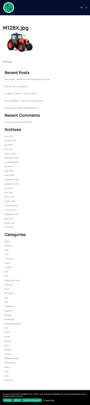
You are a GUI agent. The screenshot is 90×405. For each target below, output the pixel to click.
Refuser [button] (17, 400)
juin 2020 (9, 166)
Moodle (8, 315)
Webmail (8, 380)
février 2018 (10, 201)
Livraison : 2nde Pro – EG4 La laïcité (21, 93)
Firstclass (9, 285)
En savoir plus (48, 400)
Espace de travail (12, 280)
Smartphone (10, 362)
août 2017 (9, 218)
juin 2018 (9, 188)
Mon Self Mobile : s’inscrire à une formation (24, 101)
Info (6, 302)
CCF (6, 254)
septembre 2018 (12, 184)
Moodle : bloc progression (16, 86)
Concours (9, 258)
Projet (7, 337)
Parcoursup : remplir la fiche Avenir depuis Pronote (27, 79)
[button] (81, 8)
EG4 (6, 271)
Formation (9, 293)
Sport (7, 367)
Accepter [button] (7, 400)
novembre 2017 (11, 205)
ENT (6, 276)
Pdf (6, 328)
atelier (7, 241)
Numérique (9, 319)
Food (7, 289)
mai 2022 (9, 149)
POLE (7, 332)
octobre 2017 (10, 210)
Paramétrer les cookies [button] (32, 400)
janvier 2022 (10, 153)
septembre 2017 (12, 214)
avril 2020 (9, 171)
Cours (7, 263)
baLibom (8, 245)
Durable (8, 267)
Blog (7, 250)
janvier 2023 (10, 140)
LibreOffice (9, 306)
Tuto (7, 371)
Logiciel (8, 311)
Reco (7, 345)
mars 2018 (9, 197)
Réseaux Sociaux (12, 358)
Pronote (8, 341)
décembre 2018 (11, 179)
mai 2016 (9, 227)
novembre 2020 (12, 162)
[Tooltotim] (9, 7)
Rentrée (8, 350)
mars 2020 (9, 175)
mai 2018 (9, 192)
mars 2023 (9, 136)
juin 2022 (9, 145)
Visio (7, 376)
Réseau (8, 354)
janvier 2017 (10, 223)
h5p (6, 297)
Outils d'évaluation (13, 323)
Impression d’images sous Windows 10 (22, 108)
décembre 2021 (11, 158)
